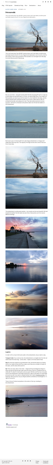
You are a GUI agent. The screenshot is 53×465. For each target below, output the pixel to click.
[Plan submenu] (27, 5)
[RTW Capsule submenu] (12, 5)
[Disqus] (26, 439)
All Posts (7, 9)
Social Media (13, 2)
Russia (15, 9)
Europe (11, 9)
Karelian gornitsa (40, 375)
